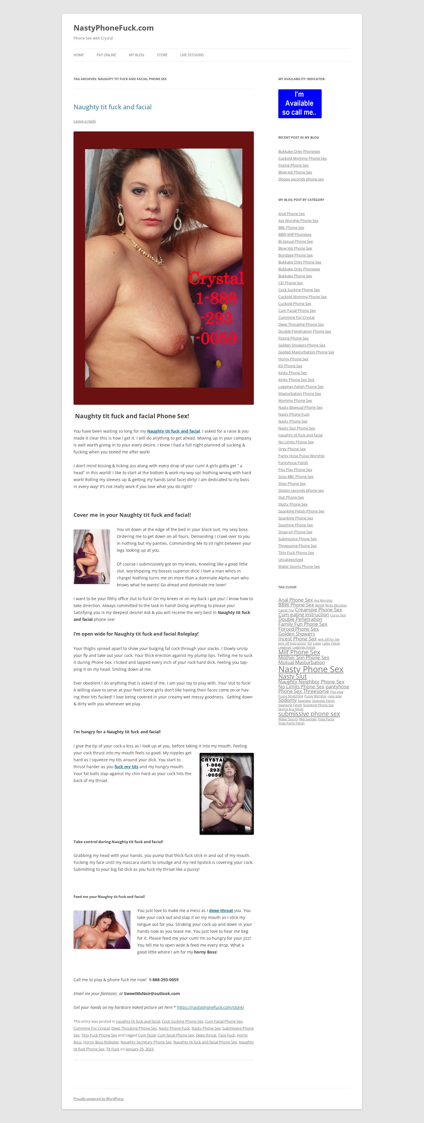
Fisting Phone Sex (293, 165)
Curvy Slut (338, 615)
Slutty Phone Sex (292, 504)
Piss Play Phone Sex (295, 469)
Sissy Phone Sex (292, 483)
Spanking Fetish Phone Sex (301, 511)
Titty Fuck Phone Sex (99, 1035)
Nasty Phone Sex (206, 1028)
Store (162, 54)
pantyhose (337, 686)
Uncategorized (290, 559)
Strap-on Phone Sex (295, 531)
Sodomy (287, 700)
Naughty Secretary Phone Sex (146, 1042)
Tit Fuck (112, 1049)
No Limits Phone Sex (296, 441)
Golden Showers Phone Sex (301, 345)
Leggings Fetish (303, 647)
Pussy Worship (315, 696)
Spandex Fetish (323, 701)
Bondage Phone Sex (295, 255)
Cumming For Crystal (92, 1028)
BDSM (319, 605)
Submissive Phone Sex (297, 538)
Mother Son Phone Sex (303, 657)
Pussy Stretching (290, 696)
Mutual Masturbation (301, 662)
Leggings (284, 647)
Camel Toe (286, 610)
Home (79, 54)
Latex (317, 643)
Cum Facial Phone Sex (224, 1021)
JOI (309, 643)
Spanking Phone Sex (295, 518)
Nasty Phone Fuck (174, 1028)
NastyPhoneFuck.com (114, 27)
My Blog (136, 54)
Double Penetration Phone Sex (304, 331)
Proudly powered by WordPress (99, 1098)
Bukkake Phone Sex (295, 275)
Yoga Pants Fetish (291, 723)
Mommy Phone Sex (295, 400)
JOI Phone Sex (290, 365)
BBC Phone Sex (291, 227)
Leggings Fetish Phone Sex (301, 386)
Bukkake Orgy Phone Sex (299, 262)
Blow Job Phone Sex (295, 172)
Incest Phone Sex (297, 638)
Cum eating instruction (303, 614)
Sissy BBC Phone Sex (296, 476)
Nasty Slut (292, 676)
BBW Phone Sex (296, 604)
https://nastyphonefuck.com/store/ (210, 1007)
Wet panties (308, 719)
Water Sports (288, 719)
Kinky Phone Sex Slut (296, 379)
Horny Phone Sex (293, 358)
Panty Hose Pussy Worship (301, 455)
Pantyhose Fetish (293, 462)
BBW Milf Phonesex (295, 234)
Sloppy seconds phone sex (301, 179)
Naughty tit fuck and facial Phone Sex (205, 1042)
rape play (335, 696)
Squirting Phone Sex (295, 524)
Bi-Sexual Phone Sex (295, 241)
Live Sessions (192, 54)
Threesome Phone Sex (297, 545)
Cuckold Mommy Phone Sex (302, 158)
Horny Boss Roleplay (101, 1042)
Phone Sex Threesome (303, 691)
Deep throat (206, 1035)
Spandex (304, 701)
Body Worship (336, 605)
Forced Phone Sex (298, 628)
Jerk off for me (328, 639)
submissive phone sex (309, 714)
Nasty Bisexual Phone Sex (300, 407)
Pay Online (106, 54)
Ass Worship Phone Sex (298, 220)
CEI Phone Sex (290, 282)
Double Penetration (300, 619)
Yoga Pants (326, 719)
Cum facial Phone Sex (175, 1035)
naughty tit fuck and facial (138, 1021)
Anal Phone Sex (291, 213)
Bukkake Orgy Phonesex (299, 151)
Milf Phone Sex (299, 652)
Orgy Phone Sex (292, 448)
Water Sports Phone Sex (299, 566)
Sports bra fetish (290, 709)
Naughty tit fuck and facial (113, 106)
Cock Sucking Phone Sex (182, 1021)
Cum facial (147, 1035)
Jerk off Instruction (292, 643)
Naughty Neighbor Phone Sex (311, 681)
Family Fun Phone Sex (302, 624)
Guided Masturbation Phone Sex (306, 352)
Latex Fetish (331, 643)
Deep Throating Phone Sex (134, 1028)
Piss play (336, 692)
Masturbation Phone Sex (299, 393)
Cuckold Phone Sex (294, 303)
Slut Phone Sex (291, 497)
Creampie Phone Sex (318, 609)
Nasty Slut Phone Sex (296, 428)
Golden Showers (296, 633)
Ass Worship (323, 600)
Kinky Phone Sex (292, 372)
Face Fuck (226, 1035)
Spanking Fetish (290, 705)
